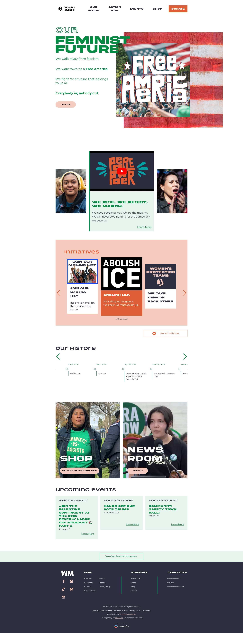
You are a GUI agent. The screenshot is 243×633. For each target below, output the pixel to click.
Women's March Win (175, 587)
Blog (133, 587)
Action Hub (135, 579)
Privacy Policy (104, 587)
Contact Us (88, 583)
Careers (87, 587)
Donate (134, 590)
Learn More (144, 227)
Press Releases (89, 590)
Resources (88, 579)
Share (133, 583)
